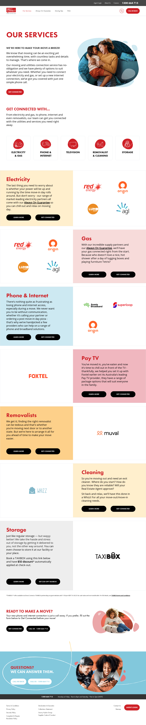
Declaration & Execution (46, 706)
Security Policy (11, 712)
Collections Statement (45, 709)
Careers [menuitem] (116, 3)
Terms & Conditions (12, 706)
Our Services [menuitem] (27, 11)
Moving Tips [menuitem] (59, 11)
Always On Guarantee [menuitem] (43, 11)
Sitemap (118, 709)
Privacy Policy (10, 709)
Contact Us (117, 706)
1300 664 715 (130, 3)
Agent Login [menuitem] (98, 3)
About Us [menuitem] (108, 3)
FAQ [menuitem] (68, 11)
